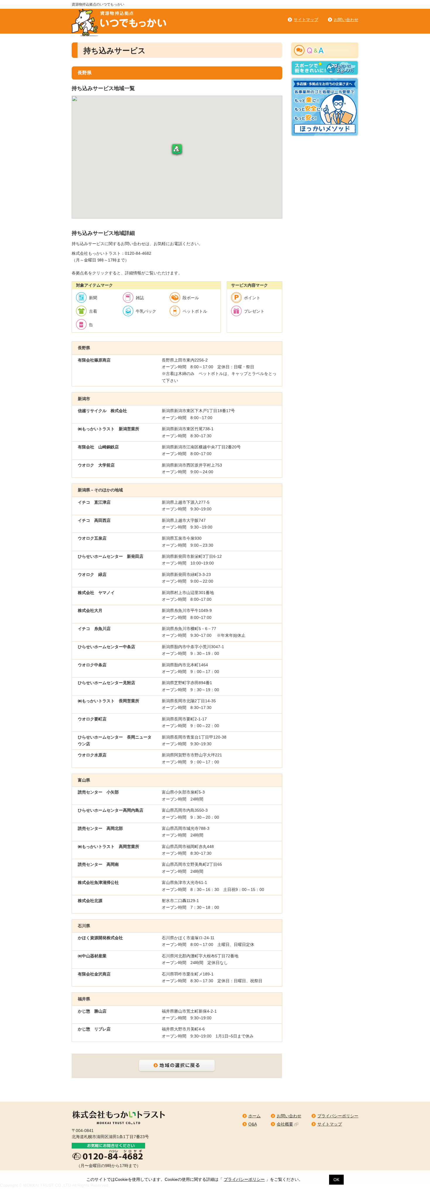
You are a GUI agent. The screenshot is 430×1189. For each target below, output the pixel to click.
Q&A (252, 1124)
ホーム (254, 1116)
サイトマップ (306, 19)
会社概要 (285, 1124)
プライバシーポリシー (244, 1179)
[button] (177, 150)
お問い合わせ (346, 19)
